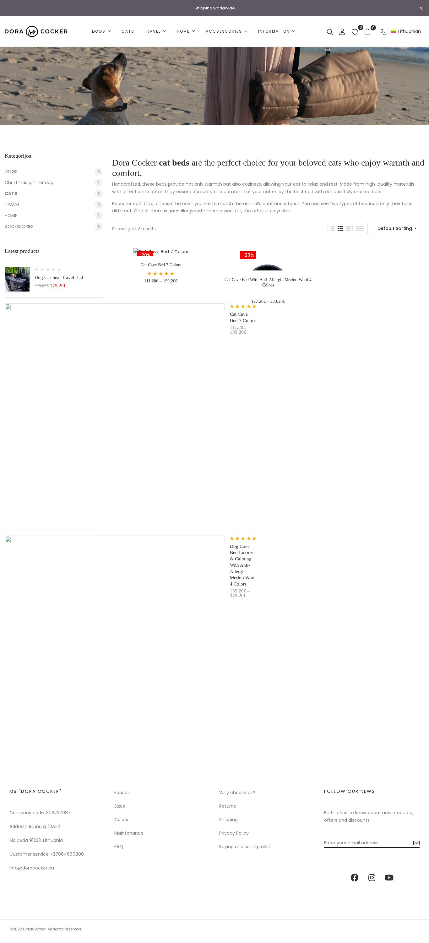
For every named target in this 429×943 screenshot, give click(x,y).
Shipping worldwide (214, 8)
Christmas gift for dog (29, 182)
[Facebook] (354, 877)
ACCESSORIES (19, 226)
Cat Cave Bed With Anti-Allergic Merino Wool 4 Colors (268, 282)
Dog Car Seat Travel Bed (59, 277)
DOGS (11, 171)
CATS (11, 193)
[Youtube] (389, 877)
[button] (369, 31)
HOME (11, 215)
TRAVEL (12, 204)
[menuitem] (406, 31)
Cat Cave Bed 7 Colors (161, 265)
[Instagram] (372, 877)
